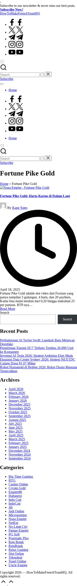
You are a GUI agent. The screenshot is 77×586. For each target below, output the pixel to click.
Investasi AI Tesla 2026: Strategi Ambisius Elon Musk (36, 355)
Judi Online (16, 511)
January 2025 (18, 447)
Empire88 (15, 492)
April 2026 (16, 389)
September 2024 (20, 458)
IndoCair (15, 503)
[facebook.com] (16, 24)
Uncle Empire (18, 565)
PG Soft (14, 534)
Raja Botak (16, 542)
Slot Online (16, 553)
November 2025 (20, 408)
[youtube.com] (16, 54)
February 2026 (18, 397)
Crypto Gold (17, 488)
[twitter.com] (16, 32)
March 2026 (17, 393)
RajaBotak (16, 546)
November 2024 (20, 454)
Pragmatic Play (19, 538)
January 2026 (18, 400)
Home (4, 184)
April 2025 (16, 435)
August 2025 (17, 420)
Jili (10, 507)
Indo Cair (15, 499)
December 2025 (19, 404)
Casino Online (18, 484)
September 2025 (20, 416)
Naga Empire (18, 519)
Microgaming (18, 515)
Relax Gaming (18, 550)
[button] (42, 75)
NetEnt (13, 523)
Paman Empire (18, 530)
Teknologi (15, 557)
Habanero (15, 496)
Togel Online (17, 561)
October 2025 (18, 412)
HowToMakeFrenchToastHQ (20, 13)
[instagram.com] (16, 46)
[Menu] (1, 84)
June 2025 (15, 427)
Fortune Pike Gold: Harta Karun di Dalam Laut (35, 196)
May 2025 (15, 431)
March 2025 (17, 439)
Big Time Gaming (21, 476)
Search (4, 312)
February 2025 (18, 443)
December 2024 (19, 450)
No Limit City (18, 526)
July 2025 (15, 423)
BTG (12, 480)
